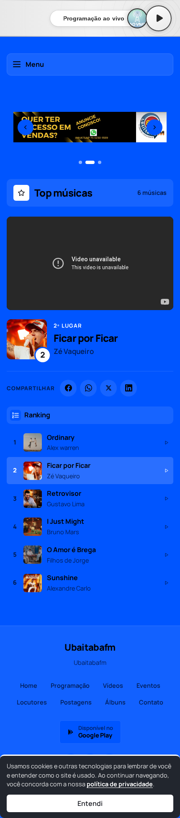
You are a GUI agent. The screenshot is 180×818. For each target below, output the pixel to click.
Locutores (32, 702)
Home (28, 685)
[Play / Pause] (159, 18)
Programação (70, 685)
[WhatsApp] (88, 388)
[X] (108, 388)
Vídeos (113, 685)
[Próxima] (154, 127)
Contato (151, 702)
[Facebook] (68, 388)
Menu (35, 64)
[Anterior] (25, 127)
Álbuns (115, 702)
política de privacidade (120, 784)
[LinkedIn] (128, 388)
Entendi (89, 803)
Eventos (148, 685)
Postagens (76, 702)
